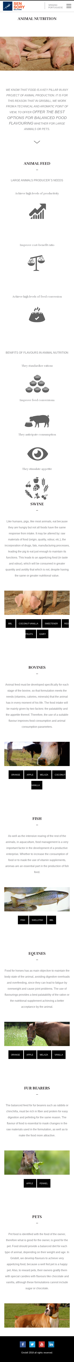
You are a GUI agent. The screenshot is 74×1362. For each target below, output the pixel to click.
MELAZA (44, 775)
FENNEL (44, 1183)
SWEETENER (51, 623)
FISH (22, 920)
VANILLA (59, 1055)
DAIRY (42, 634)
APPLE (30, 775)
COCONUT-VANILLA (28, 623)
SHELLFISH (37, 920)
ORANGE (15, 775)
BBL (10, 623)
